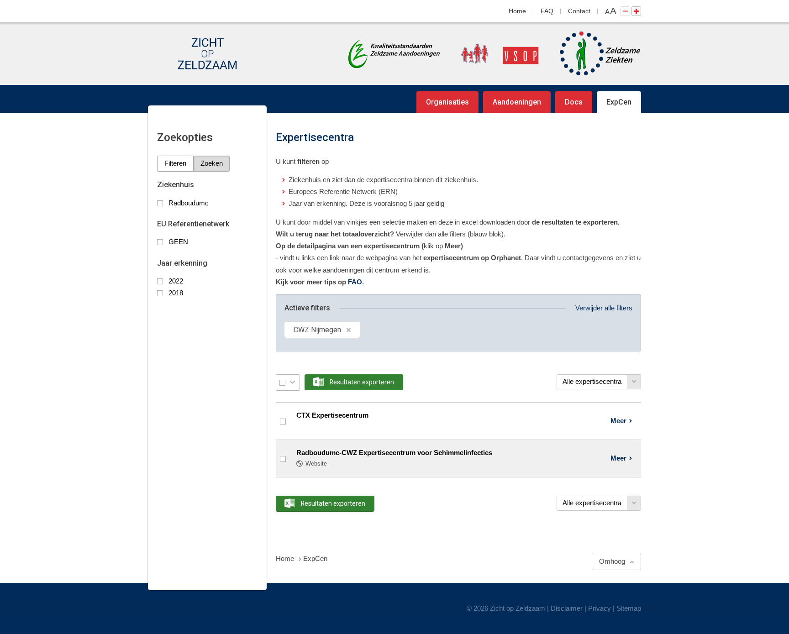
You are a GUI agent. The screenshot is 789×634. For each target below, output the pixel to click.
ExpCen (618, 102)
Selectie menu (292, 382)
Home (517, 11)
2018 (175, 293)
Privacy (599, 608)
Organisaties (447, 102)
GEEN (178, 242)
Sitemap (628, 608)
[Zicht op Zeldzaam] (207, 53)
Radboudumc (188, 203)
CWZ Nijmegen (317, 329)
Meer (618, 420)
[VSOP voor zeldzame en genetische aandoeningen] (490, 53)
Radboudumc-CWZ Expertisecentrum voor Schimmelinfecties (394, 452)
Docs (574, 102)
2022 (175, 281)
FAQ (547, 11)
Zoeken (211, 163)
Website (316, 463)
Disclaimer (567, 608)
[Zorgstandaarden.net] (394, 53)
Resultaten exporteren (362, 382)
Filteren (175, 163)
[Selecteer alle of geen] (282, 382)
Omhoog (612, 561)
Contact (579, 11)
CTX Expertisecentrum (332, 415)
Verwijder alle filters (603, 308)
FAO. (356, 282)
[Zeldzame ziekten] (591, 53)
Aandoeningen (517, 102)
